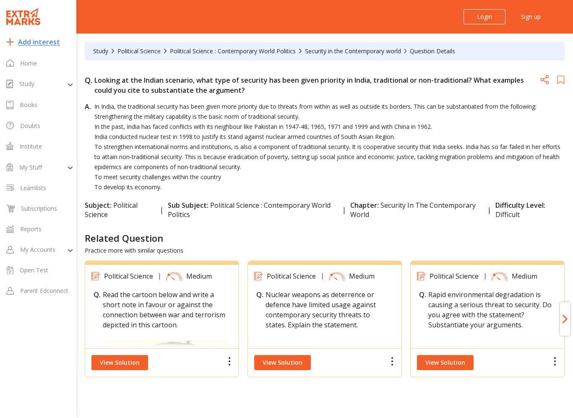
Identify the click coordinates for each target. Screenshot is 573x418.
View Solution (120, 362)
